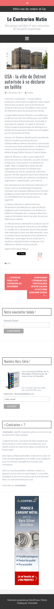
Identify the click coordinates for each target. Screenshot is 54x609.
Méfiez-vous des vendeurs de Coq (29, 9)
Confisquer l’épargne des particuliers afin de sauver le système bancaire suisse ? (38, 286)
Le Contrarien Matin (27, 18)
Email (40, 258)
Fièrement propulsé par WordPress (23, 600)
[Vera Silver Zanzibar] (26, 540)
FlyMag (20, 603)
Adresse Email (11, 320)
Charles (30, 93)
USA (8, 263)
